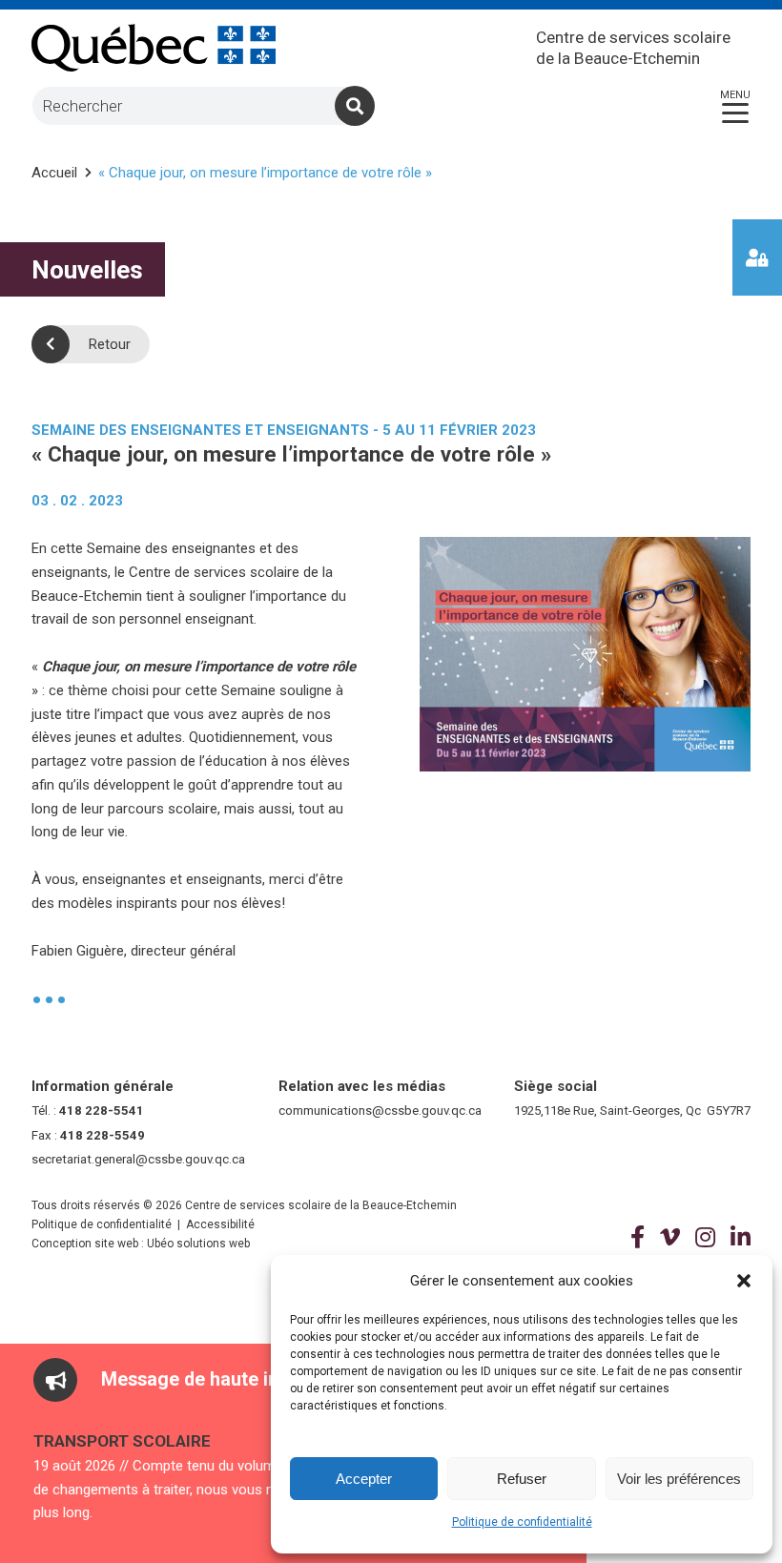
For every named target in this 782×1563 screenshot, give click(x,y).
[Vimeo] (670, 1237)
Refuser (521, 1478)
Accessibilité (220, 1224)
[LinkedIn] (741, 1237)
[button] (743, 1280)
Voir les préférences (679, 1478)
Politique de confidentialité (522, 1522)
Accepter (364, 1478)
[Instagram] (705, 1237)
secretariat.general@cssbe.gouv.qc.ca (138, 1159)
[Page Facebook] (637, 1237)
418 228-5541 (101, 1110)
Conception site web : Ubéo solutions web (140, 1243)
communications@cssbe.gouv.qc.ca (380, 1110)
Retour (110, 344)
